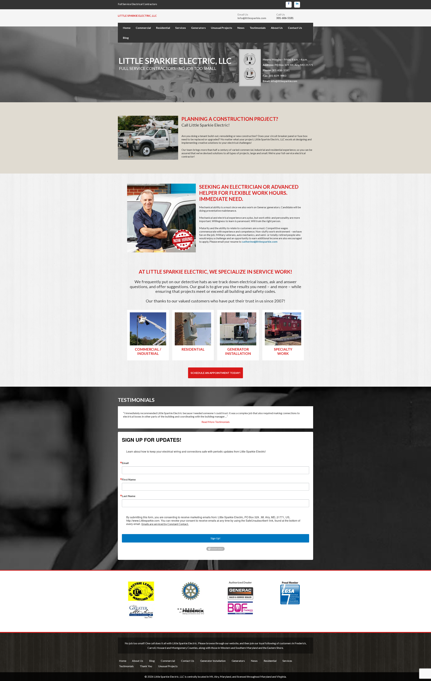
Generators (198, 27)
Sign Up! (215, 538)
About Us (277, 27)
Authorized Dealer (240, 582)
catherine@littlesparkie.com (259, 241)
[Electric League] (141, 591)
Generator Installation (213, 660)
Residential (163, 27)
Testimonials (258, 27)
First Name (129, 479)
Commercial (143, 27)
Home (126, 27)
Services (180, 27)
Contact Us (295, 27)
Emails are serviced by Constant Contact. (165, 523)
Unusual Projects (221, 27)
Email (125, 463)
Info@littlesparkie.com (252, 18)
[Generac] (240, 600)
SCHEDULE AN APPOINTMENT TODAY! (215, 372)
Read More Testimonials (216, 422)
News (240, 27)
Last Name (128, 496)
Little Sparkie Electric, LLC (137, 15)
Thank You (146, 666)
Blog (126, 37)
